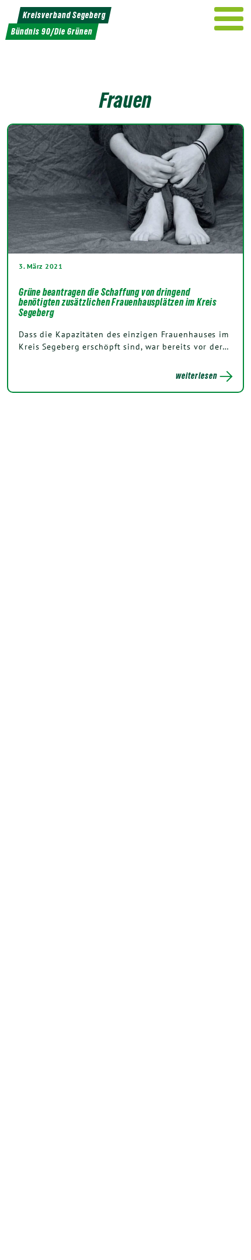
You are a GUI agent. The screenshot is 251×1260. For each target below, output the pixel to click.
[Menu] (229, 18)
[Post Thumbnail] (125, 189)
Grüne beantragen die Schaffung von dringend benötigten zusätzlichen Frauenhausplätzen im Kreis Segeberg (118, 302)
